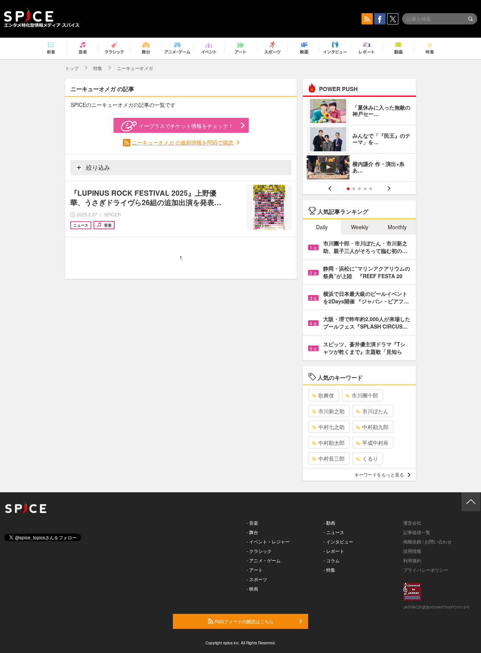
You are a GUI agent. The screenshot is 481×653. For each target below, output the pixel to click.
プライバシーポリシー (425, 569)
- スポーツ (257, 579)
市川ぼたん (375, 411)
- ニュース (334, 532)
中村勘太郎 (331, 442)
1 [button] (348, 188)
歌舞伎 (326, 395)
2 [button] (353, 188)
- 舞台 (252, 532)
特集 (97, 68)
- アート (255, 569)
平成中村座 (375, 442)
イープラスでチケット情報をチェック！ (186, 125)
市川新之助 (331, 411)
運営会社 (412, 522)
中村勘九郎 (375, 427)
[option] (359, 140)
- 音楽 (252, 522)
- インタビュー (338, 541)
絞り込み (97, 167)
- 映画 (252, 588)
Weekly (359, 227)
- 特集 (329, 569)
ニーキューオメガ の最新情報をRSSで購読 (183, 142)
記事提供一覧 (416, 532)
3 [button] (359, 188)
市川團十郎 (365, 395)
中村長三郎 (331, 458)
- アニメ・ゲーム (264, 560)
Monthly (397, 227)
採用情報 (412, 551)
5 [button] (370, 188)
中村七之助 (331, 427)
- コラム (332, 560)
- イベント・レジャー (268, 541)
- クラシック (259, 551)
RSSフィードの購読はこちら (243, 621)
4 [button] (365, 188)
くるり (370, 458)
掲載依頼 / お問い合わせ (427, 541)
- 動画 (329, 522)
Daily (322, 227)
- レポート (334, 551)
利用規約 (412, 560)
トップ (72, 68)
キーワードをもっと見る (379, 474)
